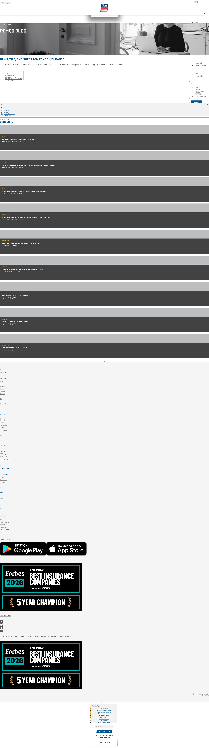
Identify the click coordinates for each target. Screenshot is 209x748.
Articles (2, 519)
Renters (2, 386)
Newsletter (3, 527)
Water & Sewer (4, 404)
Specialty (2, 394)
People (2, 477)
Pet (1, 399)
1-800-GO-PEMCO (5, 616)
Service (2, 420)
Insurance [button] (195, 17)
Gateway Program (5, 459)
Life (1, 401)
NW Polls (2, 524)
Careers (2, 451)
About (2, 498)
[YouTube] (104, 630)
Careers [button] (194, 57)
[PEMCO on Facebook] (104, 621)
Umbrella (2, 391)
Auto (1, 381)
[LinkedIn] (104, 627)
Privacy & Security (33, 636)
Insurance (3, 379)
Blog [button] (193, 82)
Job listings (3, 454)
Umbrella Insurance (104, 722)
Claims (2, 422)
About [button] (194, 78)
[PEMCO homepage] (104, 8)
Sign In (2, 435)
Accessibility (45, 636)
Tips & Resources (10, 80)
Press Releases (4, 522)
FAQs (1, 432)
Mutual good (4, 475)
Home (1, 384)
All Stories (3, 517)
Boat (1, 396)
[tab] (104, 371)
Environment (199, 76)
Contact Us (3, 427)
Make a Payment (4, 425)
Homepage (4, 24)
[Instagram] (104, 624)
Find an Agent (4, 430)
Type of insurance (95, 705)
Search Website (64, 636)
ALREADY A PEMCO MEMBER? (104, 736)
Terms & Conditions (19, 636)
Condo (2, 389)
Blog (1, 514)
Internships (3, 456)
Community (3, 480)
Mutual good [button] (196, 68)
